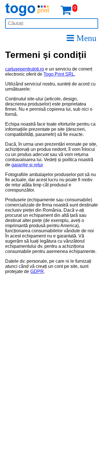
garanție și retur (27, 164)
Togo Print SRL (58, 74)
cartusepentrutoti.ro (24, 69)
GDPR (37, 271)
